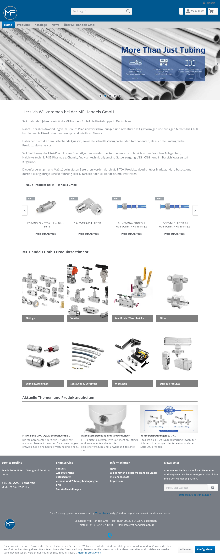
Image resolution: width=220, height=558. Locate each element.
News (113, 468)
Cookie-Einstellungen (68, 489)
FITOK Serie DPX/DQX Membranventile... (46, 435)
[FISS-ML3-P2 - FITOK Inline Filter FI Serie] (45, 206)
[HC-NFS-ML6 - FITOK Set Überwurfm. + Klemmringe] (174, 206)
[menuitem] (101, 11)
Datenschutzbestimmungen (195, 494)
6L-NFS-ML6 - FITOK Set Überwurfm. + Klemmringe (131, 224)
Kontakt (60, 468)
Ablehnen (185, 549)
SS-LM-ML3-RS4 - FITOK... (88, 223)
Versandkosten (102, 513)
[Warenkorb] (213, 11)
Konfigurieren (205, 549)
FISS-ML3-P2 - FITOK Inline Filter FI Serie (45, 224)
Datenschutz (63, 477)
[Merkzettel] (181, 11)
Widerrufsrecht (65, 472)
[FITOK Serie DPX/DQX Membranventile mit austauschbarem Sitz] (51, 419)
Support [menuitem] (210, 2)
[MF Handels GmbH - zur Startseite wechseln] (10, 13)
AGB (58, 485)
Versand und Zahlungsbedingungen (77, 481)
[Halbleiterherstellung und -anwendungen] (110, 419)
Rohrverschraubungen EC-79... (158, 435)
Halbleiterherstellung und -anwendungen (105, 435)
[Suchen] (128, 11)
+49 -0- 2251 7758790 (18, 483)
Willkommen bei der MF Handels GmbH (133, 472)
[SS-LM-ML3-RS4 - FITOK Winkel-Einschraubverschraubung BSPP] (88, 206)
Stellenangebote (119, 477)
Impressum (117, 481)
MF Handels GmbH (110, 64)
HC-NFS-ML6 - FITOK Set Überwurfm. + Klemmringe (174, 224)
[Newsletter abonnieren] (212, 487)
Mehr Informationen (89, 552)
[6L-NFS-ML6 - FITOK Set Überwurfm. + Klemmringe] (131, 206)
